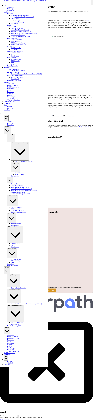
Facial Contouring (12, 85)
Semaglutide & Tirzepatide (18, 70)
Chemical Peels (15, 53)
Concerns (6, 82)
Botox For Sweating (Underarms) (24, 17)
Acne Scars (10, 83)
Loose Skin (10, 88)
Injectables (10, 13)
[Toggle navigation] (0, 113)
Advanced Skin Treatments (15, 51)
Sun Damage (11, 97)
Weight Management (13, 69)
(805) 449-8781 (4, 419)
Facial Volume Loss (13, 87)
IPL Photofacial (15, 41)
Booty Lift (14, 62)
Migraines (10, 93)
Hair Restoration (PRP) (14, 80)
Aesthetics (7, 12)
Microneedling (11, 46)
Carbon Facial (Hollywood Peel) (20, 36)
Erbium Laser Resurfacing (18, 44)
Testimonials (10, 7)
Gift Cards (10, 108)
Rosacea (9, 95)
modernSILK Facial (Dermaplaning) (21, 31)
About (5, 5)
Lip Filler (17, 20)
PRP (12, 54)
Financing (10, 9)
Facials (9, 25)
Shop (5, 105)
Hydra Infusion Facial (17, 28)
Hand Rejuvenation (12, 66)
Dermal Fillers (15, 18)
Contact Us (10, 10)
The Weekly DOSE (9, 101)
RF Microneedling (16, 48)
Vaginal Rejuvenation (17, 77)
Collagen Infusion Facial (18, 35)
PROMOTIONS (29, 1)
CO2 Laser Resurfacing (18, 43)
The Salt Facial (15, 26)
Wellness (6, 67)
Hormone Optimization (14, 72)
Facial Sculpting (19, 22)
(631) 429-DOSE (84, 127)
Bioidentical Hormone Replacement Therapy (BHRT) (26, 74)
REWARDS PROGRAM (16, 1)
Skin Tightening (11, 57)
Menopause (10, 92)
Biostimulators (15, 23)
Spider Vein (10, 98)
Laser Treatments (12, 38)
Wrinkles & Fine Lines (13, 100)
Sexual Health (15, 79)
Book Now (7, 110)
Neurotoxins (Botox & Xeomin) (20, 15)
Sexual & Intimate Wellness (15, 75)
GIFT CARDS (4, 1)
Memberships (7, 103)
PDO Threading (15, 61)
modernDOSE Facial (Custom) (20, 30)
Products (9, 106)
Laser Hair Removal (17, 39)
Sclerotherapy (11, 64)
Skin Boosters (15, 56)
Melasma (9, 90)
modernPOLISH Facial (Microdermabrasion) (24, 33)
